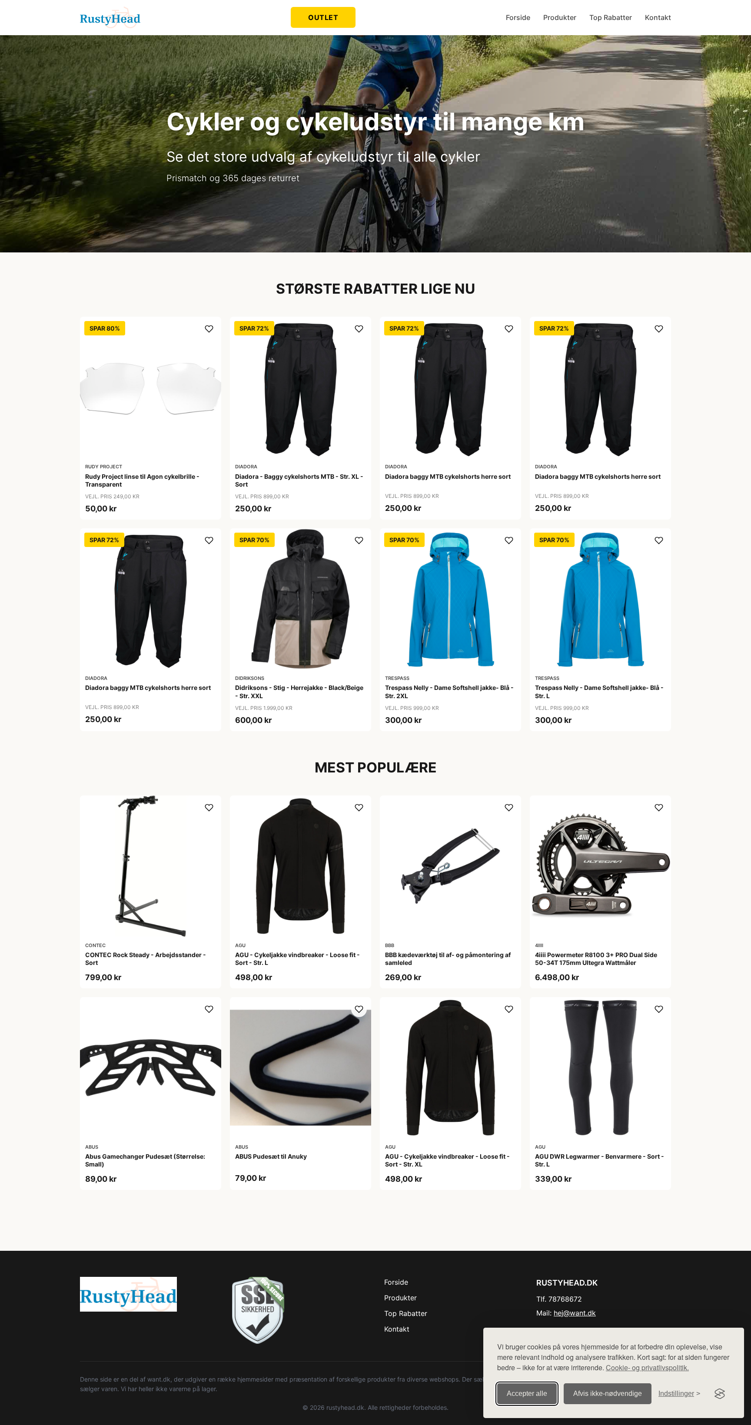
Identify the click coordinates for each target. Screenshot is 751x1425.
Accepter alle (527, 1393)
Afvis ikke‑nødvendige (607, 1393)
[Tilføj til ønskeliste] (209, 329)
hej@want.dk (575, 1313)
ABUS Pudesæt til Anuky (271, 1156)
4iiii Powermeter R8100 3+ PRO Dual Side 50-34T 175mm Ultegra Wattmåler (596, 958)
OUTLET (323, 17)
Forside (518, 17)
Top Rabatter (610, 17)
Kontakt (658, 17)
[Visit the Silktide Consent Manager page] (719, 1393)
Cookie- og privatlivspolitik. (647, 1367)
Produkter (559, 17)
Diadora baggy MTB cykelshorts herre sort (448, 476)
